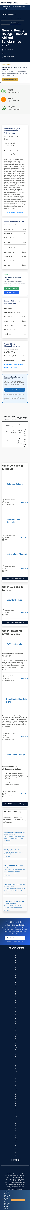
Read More (24, 502)
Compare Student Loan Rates (14, 390)
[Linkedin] (16, 1159)
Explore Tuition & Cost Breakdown (13, 364)
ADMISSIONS (5, 23)
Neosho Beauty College (19, 6)
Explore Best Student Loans (11, 367)
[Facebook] (11, 1159)
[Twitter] (14, 1159)
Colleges (8, 6)
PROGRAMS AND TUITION (16, 19)
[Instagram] (19, 1159)
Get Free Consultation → (15, 938)
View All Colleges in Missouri (15, 579)
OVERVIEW (4, 19)
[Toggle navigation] (26, 2)
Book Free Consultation (18, 1200)
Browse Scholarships (11, 288)
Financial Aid (5, 8)
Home (3, 6)
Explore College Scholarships (15, 212)
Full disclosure (7, 399)
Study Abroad (16, 960)
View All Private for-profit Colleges (15, 804)
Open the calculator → (10, 79)
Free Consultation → (11, 292)
